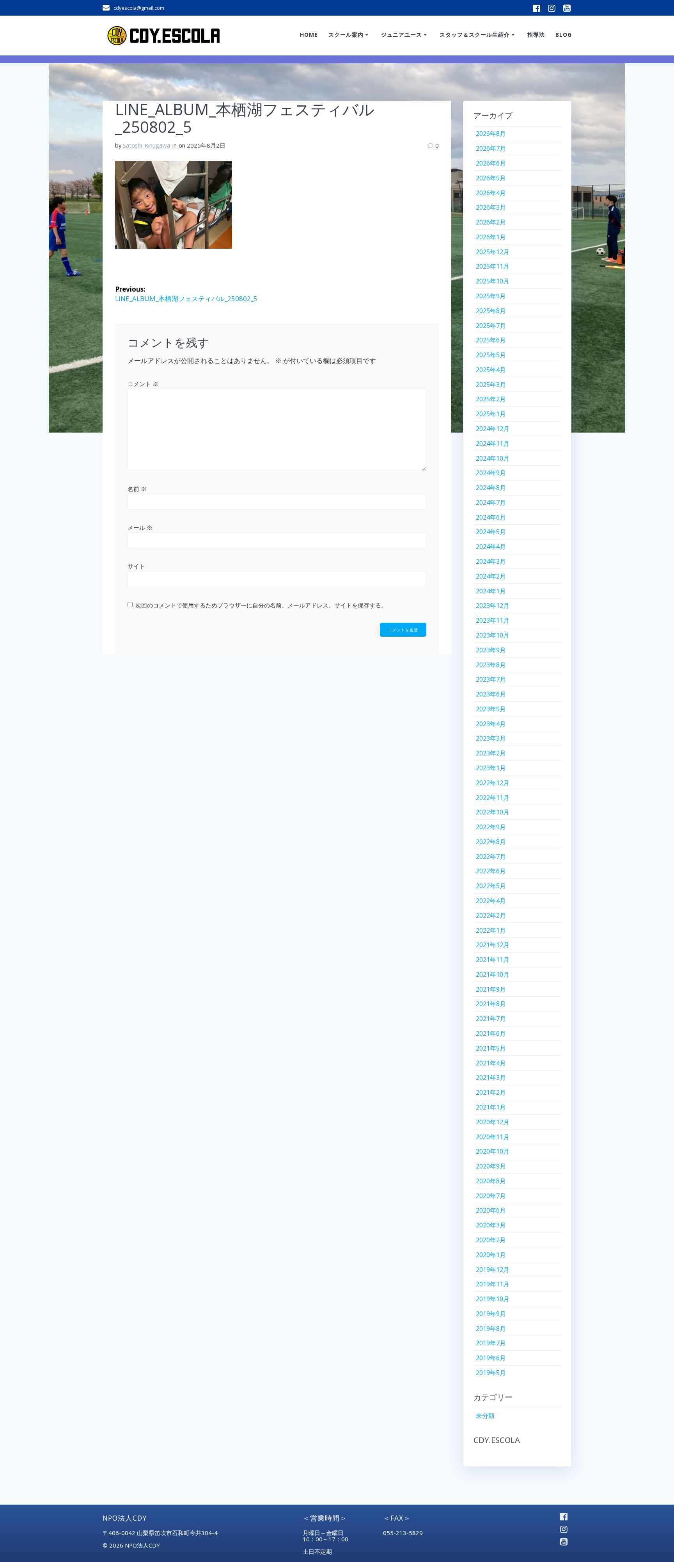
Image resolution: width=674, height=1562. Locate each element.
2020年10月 (492, 1151)
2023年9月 (491, 650)
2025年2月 (491, 399)
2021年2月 (491, 1092)
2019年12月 (492, 1269)
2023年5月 (491, 709)
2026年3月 (491, 207)
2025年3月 (491, 384)
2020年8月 (491, 1181)
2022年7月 (491, 856)
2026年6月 (491, 163)
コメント (143, 384)
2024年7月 (491, 502)
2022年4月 (491, 900)
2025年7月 (491, 325)
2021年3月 (491, 1077)
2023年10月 (492, 635)
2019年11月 (492, 1284)
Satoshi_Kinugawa (146, 145)
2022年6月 (491, 871)
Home (309, 34)
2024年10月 (492, 458)
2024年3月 (491, 561)
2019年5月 (491, 1372)
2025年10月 (492, 281)
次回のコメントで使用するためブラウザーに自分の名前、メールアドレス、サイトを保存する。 (261, 605)
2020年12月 (492, 1122)
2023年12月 (492, 605)
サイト (136, 566)
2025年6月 (491, 340)
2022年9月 (491, 827)
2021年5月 (491, 1048)
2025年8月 (491, 310)
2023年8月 (491, 665)
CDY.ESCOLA (497, 1439)
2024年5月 (491, 531)
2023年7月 (491, 679)
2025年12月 (492, 252)
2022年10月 (492, 812)
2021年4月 (491, 1063)
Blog (563, 34)
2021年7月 (491, 1018)
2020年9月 (491, 1166)
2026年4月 (491, 193)
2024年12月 (492, 428)
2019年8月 (491, 1328)
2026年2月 (491, 222)
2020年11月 (492, 1137)
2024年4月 (491, 546)
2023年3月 (491, 738)
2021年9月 (491, 989)
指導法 (536, 34)
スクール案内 (346, 34)
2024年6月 (491, 517)
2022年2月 (491, 915)
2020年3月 (491, 1225)
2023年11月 (492, 620)
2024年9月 (491, 472)
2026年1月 (491, 237)
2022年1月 (491, 930)
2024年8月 (491, 487)
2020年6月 (491, 1210)
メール (140, 527)
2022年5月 (491, 886)
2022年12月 (492, 782)
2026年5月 (491, 178)
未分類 (485, 1415)
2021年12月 (492, 944)
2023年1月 (491, 768)
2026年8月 (491, 133)
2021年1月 (491, 1107)
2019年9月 (491, 1313)
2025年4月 (491, 369)
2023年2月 (491, 753)
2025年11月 (492, 266)
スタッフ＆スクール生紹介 (475, 34)
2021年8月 (491, 1003)
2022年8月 (491, 841)
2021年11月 (492, 959)
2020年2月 (491, 1240)
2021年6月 (491, 1033)
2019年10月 (492, 1299)
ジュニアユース (401, 34)
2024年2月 (491, 576)
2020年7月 (491, 1196)
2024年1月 (491, 591)
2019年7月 (491, 1343)
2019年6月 (491, 1358)
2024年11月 (492, 443)
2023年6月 (491, 694)
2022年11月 (492, 797)
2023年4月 (491, 724)
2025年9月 (491, 296)
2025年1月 (491, 414)
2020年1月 (491, 1254)
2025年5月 (491, 355)
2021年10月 (492, 974)
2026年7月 (491, 148)
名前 (137, 489)
